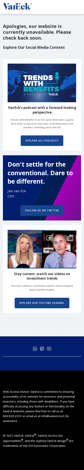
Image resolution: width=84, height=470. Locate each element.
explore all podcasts (42, 140)
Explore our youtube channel (42, 303)
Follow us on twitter (42, 210)
